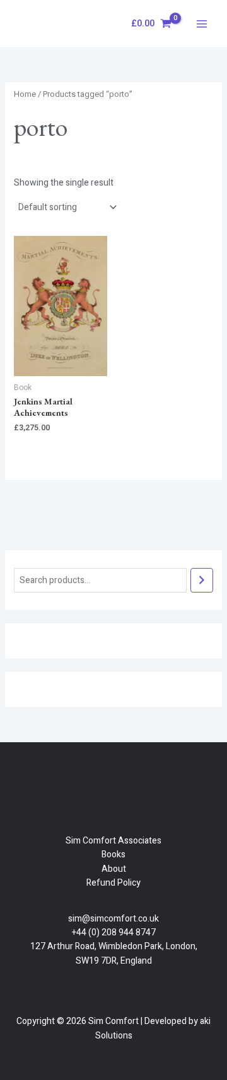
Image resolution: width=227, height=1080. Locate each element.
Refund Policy (113, 882)
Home (25, 94)
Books (113, 854)
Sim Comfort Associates (113, 840)
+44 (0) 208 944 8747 (114, 932)
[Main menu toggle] (201, 23)
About (114, 869)
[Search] (201, 580)
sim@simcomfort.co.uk (113, 918)
